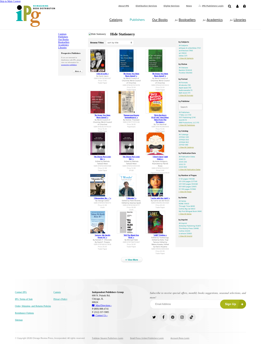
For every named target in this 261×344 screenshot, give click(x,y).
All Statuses (183, 68)
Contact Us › (101, 315)
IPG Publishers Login (213, 6)
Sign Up (230, 304)
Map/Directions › (103, 305)
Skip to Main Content (10, 1)
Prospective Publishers (71, 53)
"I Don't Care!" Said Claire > (160, 158)
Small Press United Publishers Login (147, 338)
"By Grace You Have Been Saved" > (131, 75)
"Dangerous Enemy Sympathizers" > (131, 116)
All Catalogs (183, 134)
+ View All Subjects (186, 58)
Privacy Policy (60, 299)
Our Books (160, 20)
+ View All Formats (186, 95)
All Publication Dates (187, 157)
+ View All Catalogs (186, 147)
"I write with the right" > (160, 198)
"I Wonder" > (131, 198)
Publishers (137, 20)
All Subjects (183, 45)
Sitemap (19, 320)
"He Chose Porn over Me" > (102, 158)
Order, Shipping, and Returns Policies (33, 306)
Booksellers (187, 20)
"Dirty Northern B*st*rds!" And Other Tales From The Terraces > (160, 118)
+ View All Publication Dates (189, 169)
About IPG (123, 6)
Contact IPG (21, 292)
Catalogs (115, 20)
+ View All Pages (185, 192)
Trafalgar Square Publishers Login (107, 338)
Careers (57, 292)
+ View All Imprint (185, 236)
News (189, 6)
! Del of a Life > (102, 74)
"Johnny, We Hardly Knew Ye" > (102, 236)
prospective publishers (69, 65)
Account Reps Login (180, 338)
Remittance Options (24, 313)
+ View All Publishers (187, 125)
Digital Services (171, 6)
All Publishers (184, 112)
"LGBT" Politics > (160, 235)
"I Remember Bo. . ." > (102, 198)
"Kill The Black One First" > (131, 236)
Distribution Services (146, 6)
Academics (215, 20)
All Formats (183, 83)
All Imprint (183, 223)
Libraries (240, 20)
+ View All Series (185, 214)
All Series (182, 201)
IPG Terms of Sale (24, 299)
